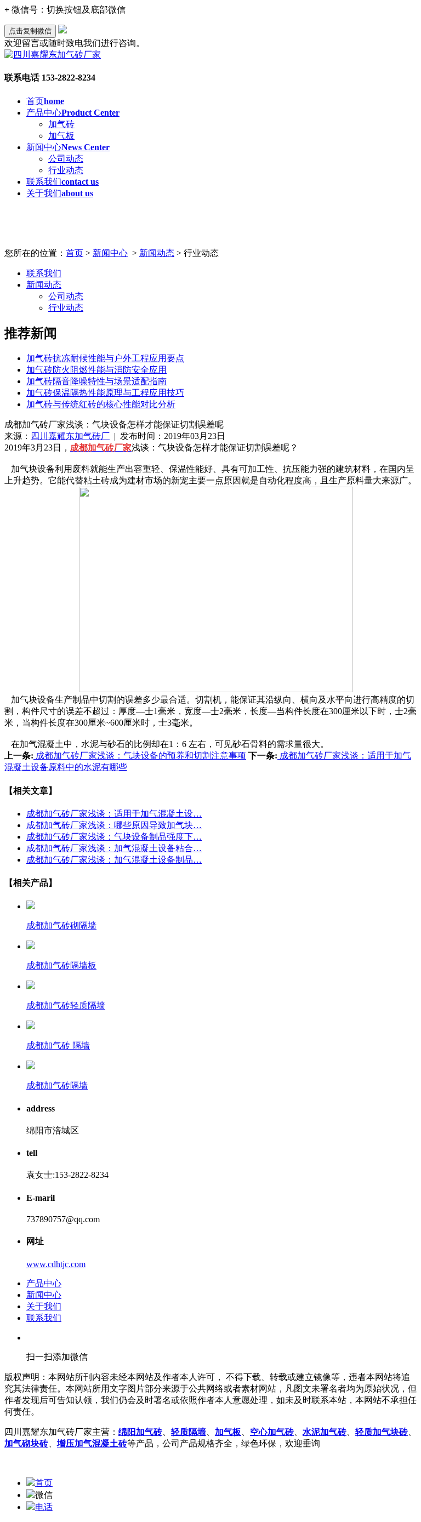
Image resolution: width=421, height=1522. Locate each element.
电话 (44, 1507)
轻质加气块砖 (381, 1432)
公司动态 (65, 158)
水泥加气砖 (324, 1432)
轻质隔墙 (188, 1432)
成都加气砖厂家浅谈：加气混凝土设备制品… (114, 859)
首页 (45, 101)
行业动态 (65, 170)
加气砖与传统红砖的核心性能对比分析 (100, 404)
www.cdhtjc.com (56, 1264)
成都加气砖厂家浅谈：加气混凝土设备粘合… (114, 848)
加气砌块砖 (26, 1443)
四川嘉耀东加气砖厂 (70, 436)
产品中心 (73, 112)
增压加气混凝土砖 (92, 1443)
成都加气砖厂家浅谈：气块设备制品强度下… (114, 836)
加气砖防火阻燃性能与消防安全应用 (96, 369)
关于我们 (59, 193)
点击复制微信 (30, 31)
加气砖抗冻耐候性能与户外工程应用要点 (105, 358)
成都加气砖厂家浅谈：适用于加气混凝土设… (114, 813)
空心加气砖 (272, 1432)
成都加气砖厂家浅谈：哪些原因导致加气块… (114, 825)
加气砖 (61, 124)
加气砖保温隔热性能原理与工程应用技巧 (105, 392)
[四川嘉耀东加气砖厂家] (52, 54)
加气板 (61, 135)
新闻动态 (156, 253)
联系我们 (62, 181)
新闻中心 (68, 147)
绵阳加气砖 (140, 1432)
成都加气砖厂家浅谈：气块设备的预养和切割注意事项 (139, 755)
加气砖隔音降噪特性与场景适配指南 (96, 381)
